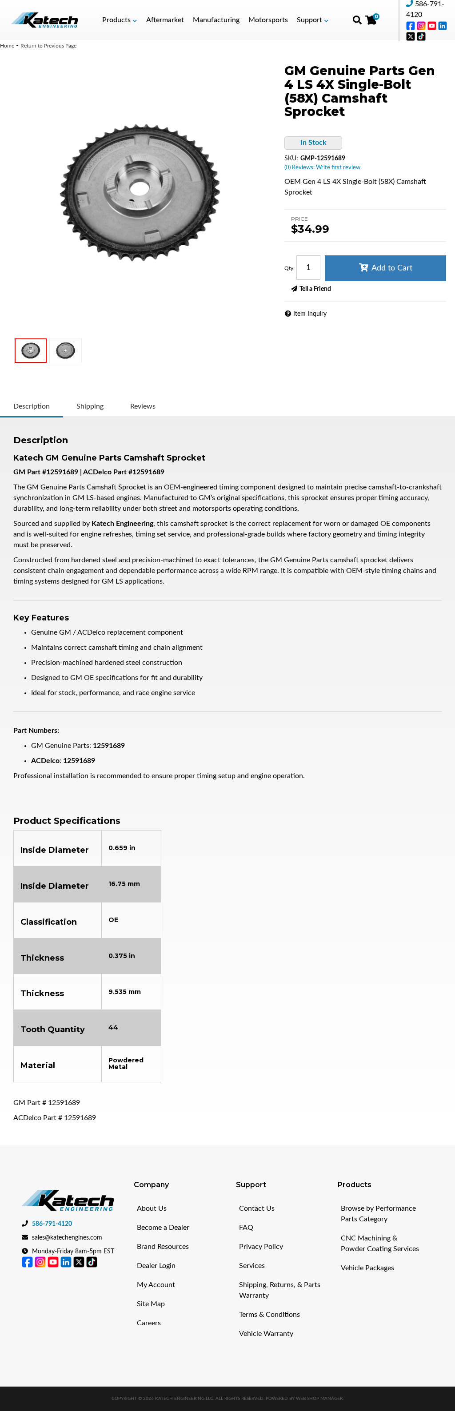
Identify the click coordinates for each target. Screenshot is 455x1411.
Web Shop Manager (319, 1398)
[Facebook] (411, 25)
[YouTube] (432, 25)
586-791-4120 (52, 1224)
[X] (411, 36)
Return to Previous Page (48, 45)
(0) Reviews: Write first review (322, 168)
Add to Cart (391, 268)
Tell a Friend (315, 289)
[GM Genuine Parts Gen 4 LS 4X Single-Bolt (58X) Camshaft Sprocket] (140, 193)
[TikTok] (421, 36)
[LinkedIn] (442, 25)
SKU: (291, 158)
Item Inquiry (310, 314)
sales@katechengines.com (67, 1238)
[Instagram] (422, 25)
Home (7, 45)
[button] (120, 20)
